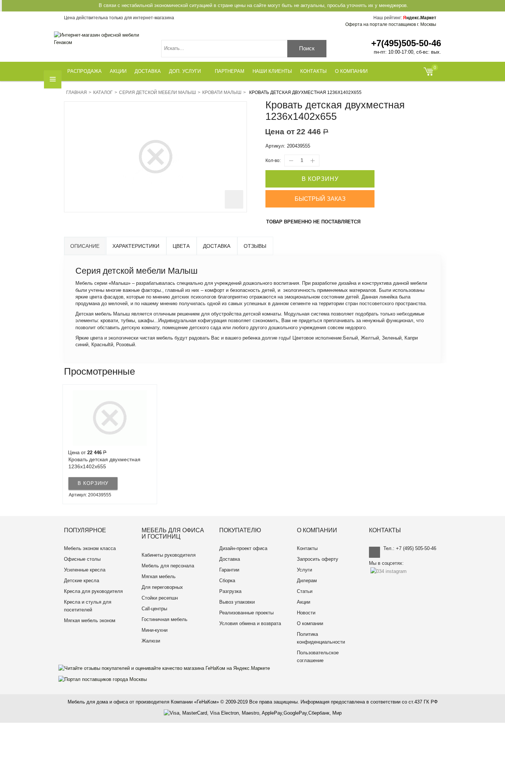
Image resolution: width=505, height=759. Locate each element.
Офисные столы (82, 559)
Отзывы (255, 246)
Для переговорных (162, 587)
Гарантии (229, 570)
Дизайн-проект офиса (243, 548)
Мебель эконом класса (90, 548)
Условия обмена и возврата (250, 623)
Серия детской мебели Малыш (157, 92)
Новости (306, 612)
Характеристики (135, 246)
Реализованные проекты (246, 612)
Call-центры (154, 608)
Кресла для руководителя (93, 591)
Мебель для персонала (168, 566)
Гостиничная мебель (164, 619)
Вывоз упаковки (237, 602)
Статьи (304, 591)
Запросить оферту (317, 559)
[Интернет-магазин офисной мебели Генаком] (102, 39)
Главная (76, 92)
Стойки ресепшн (160, 598)
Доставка (216, 246)
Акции (303, 602)
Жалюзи (151, 641)
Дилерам (307, 580)
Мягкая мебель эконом (89, 620)
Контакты (307, 548)
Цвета (181, 246)
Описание (84, 246)
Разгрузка (230, 591)
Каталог (103, 92)
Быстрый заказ (320, 199)
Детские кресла (81, 580)
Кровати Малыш (221, 92)
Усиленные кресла (84, 570)
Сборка (227, 580)
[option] (109, 444)
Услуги (304, 570)
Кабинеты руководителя (169, 555)
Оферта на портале (390, 24)
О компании (310, 623)
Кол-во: (273, 160)
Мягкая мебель (159, 576)
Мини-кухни (154, 630)
